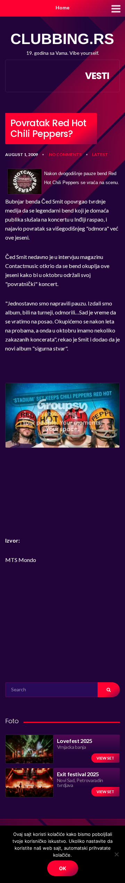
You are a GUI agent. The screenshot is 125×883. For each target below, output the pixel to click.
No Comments (65, 154)
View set (105, 758)
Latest (100, 154)
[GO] (109, 689)
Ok (62, 868)
